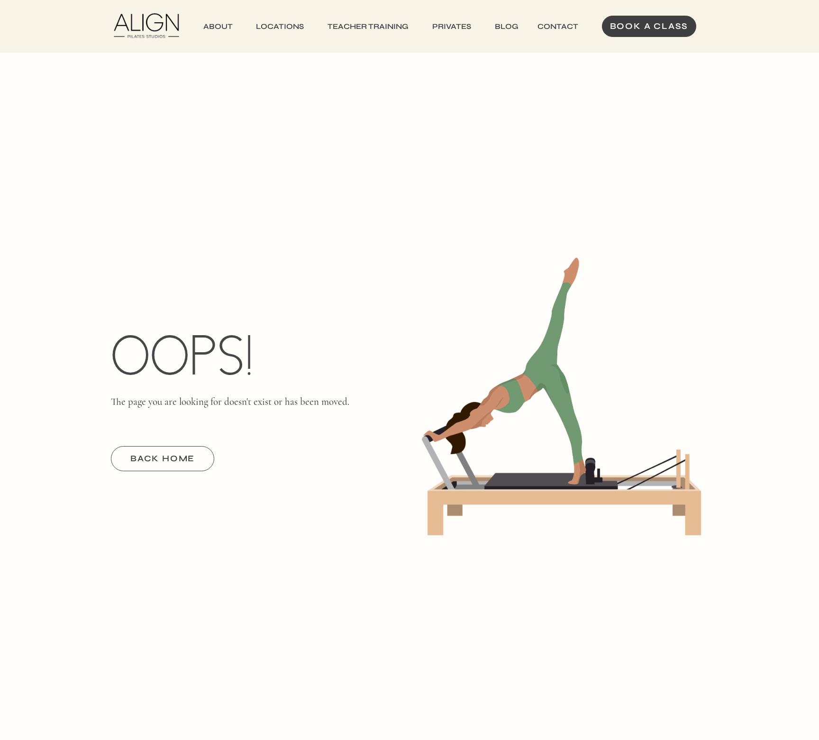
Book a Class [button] (649, 26)
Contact (557, 26)
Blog (507, 26)
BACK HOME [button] (162, 458)
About (218, 26)
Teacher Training (368, 26)
